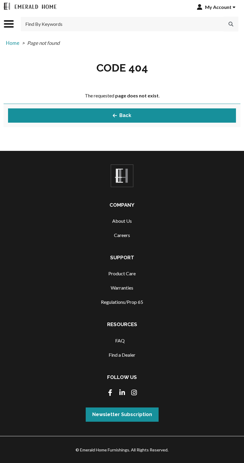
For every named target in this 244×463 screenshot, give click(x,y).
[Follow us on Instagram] (134, 393)
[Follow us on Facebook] (110, 393)
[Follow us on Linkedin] (122, 393)
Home (12, 43)
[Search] (231, 24)
